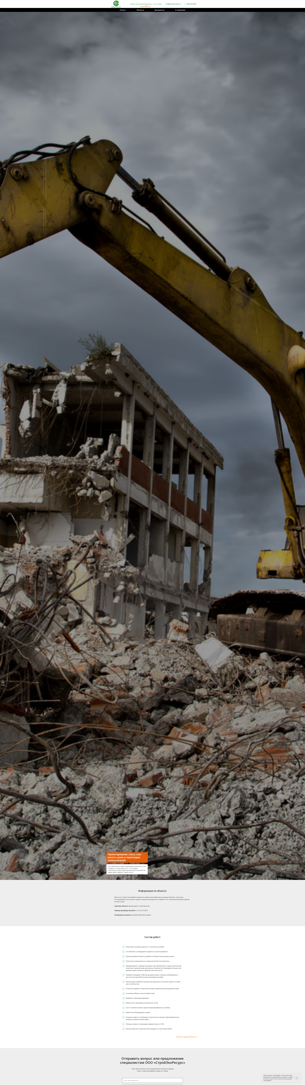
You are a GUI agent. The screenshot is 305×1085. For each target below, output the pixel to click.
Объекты (140, 10)
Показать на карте (145, 6)
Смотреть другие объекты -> (187, 1037)
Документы (159, 10)
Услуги (122, 10)
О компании (180, 10)
